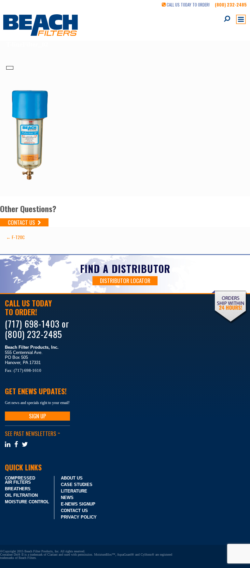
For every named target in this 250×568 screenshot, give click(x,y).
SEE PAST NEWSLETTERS (32, 433)
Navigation (241, 19)
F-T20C (15, 237)
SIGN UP (37, 416)
